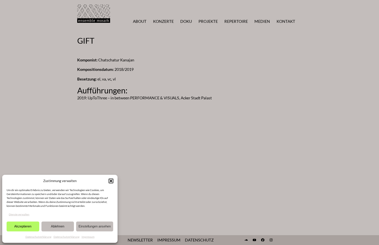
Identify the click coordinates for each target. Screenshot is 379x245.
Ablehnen (57, 226)
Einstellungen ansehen (95, 226)
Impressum (88, 236)
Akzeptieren (22, 226)
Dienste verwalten (19, 214)
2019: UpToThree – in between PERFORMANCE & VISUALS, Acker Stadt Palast (144, 97)
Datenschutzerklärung (38, 236)
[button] (111, 181)
